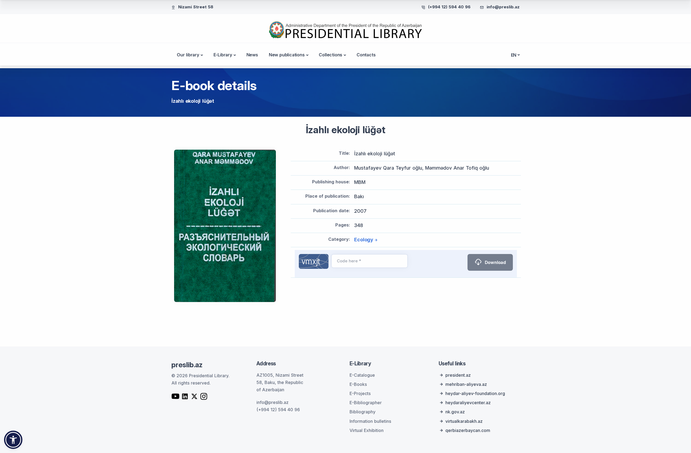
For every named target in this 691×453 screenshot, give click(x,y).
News (252, 54)
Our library (188, 54)
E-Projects (360, 393)
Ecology (363, 239)
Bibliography (362, 411)
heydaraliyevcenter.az (468, 402)
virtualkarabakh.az (464, 421)
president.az (458, 375)
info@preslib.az (503, 6)
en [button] (514, 55)
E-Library (223, 54)
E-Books (358, 384)
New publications (287, 54)
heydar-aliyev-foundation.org (475, 393)
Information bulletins (370, 421)
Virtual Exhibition (367, 430)
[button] (13, 440)
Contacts (366, 54)
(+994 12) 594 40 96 (449, 6)
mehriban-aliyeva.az (466, 384)
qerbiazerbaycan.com (467, 430)
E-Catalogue (362, 375)
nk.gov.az (455, 411)
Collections (330, 54)
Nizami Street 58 (195, 6)
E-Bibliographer (366, 402)
